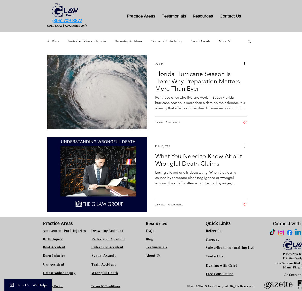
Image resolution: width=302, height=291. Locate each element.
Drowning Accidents (128, 41)
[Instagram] (281, 232)
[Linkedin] (298, 232)
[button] (202, 16)
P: (284, 254)
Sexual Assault (200, 41)
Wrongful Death (105, 273)
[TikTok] (272, 232)
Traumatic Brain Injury (166, 41)
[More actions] (246, 63)
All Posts (53, 41)
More (222, 41)
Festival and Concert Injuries (87, 41)
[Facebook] (289, 232)
